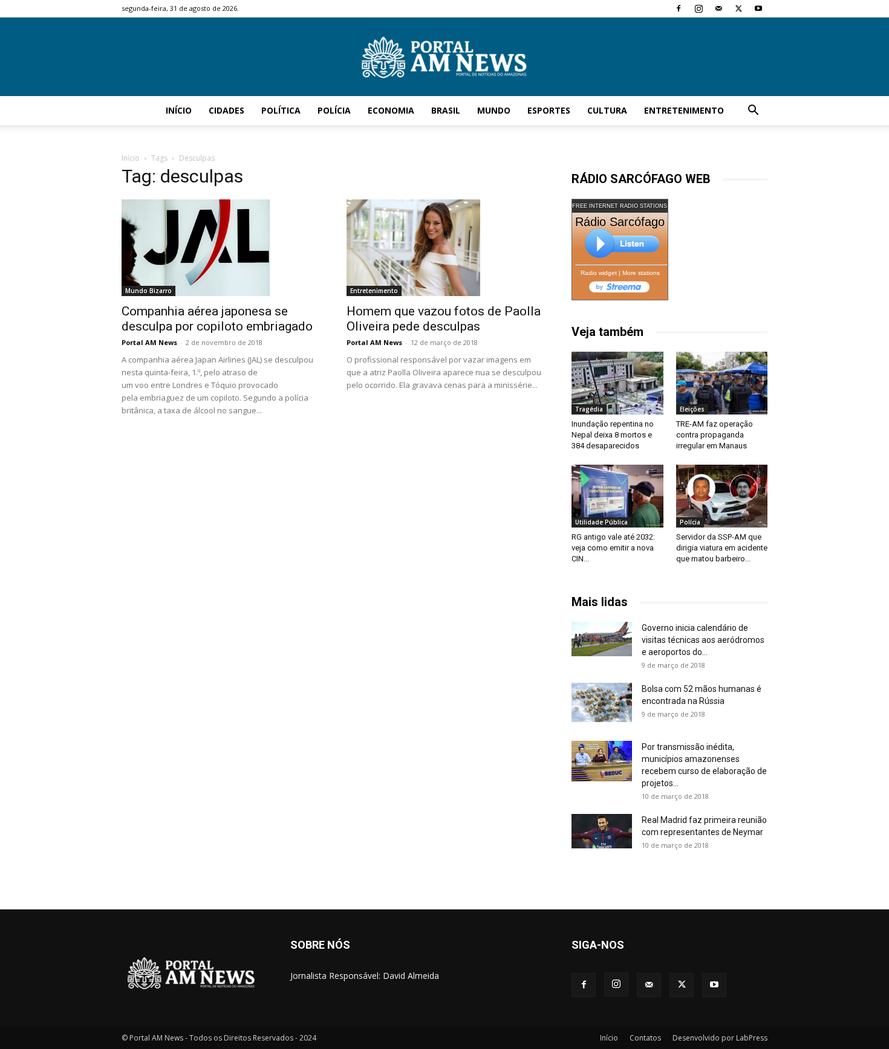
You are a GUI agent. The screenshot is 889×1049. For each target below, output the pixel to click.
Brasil (445, 110)
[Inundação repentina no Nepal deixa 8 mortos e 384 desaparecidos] (617, 383)
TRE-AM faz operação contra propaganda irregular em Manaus (714, 434)
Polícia (334, 110)
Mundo (493, 110)
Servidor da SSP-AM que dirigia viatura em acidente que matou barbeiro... (721, 547)
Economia (391, 110)
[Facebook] (678, 8)
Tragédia (589, 409)
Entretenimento (684, 110)
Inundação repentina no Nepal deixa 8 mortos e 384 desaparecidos (613, 434)
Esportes (548, 110)
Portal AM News (149, 342)
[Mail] (718, 8)
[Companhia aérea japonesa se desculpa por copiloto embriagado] (220, 247)
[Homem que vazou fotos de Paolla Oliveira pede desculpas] (444, 247)
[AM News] (444, 57)
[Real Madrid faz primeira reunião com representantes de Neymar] (602, 831)
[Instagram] (698, 8)
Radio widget (599, 273)
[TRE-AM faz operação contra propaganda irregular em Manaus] (722, 383)
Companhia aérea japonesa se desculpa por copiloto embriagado (217, 319)
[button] (752, 111)
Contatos (645, 1038)
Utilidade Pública (601, 522)
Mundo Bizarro (148, 290)
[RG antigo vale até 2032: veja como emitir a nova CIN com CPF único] (617, 496)
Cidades (226, 110)
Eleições (692, 409)
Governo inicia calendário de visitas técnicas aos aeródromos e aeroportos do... (703, 640)
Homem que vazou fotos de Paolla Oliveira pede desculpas (444, 319)
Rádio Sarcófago (620, 221)
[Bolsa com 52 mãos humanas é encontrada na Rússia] (602, 702)
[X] (738, 8)
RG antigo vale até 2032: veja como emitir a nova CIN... (613, 547)
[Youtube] (758, 8)
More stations (641, 273)
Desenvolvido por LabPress (719, 1038)
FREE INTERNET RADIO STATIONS (619, 206)
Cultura (607, 110)
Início (179, 110)
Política (281, 110)
